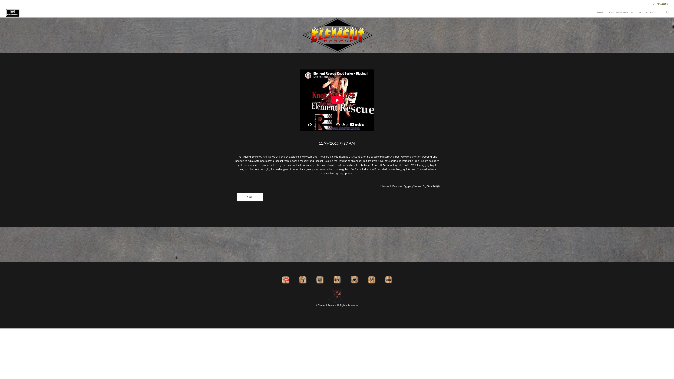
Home (600, 13)
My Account (662, 3)
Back (250, 197)
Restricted (646, 13)
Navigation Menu (619, 13)
